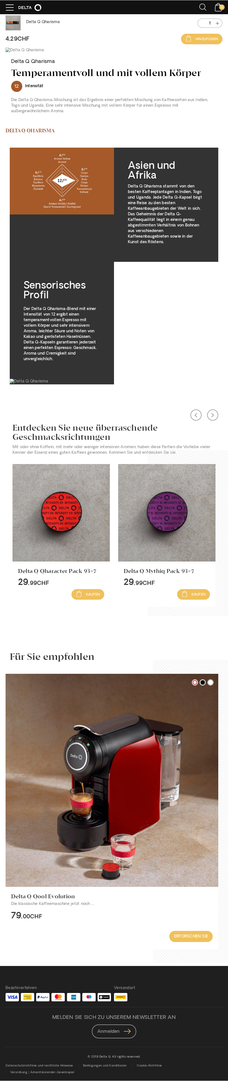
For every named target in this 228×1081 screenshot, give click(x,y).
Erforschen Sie (191, 936)
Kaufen (92, 594)
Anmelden (109, 1031)
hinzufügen (206, 39)
